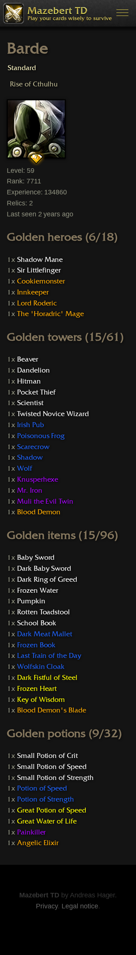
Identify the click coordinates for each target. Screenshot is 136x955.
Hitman (29, 381)
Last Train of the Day (49, 655)
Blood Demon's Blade (51, 710)
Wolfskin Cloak (41, 666)
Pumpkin (31, 601)
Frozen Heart (37, 688)
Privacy (47, 906)
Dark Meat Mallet (44, 634)
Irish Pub (30, 425)
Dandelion (33, 370)
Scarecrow (33, 447)
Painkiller (31, 832)
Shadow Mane (40, 259)
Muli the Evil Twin (45, 501)
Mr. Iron (29, 490)
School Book (37, 623)
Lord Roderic (37, 303)
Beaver (27, 359)
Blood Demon (39, 512)
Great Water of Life (47, 821)
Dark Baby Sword (44, 568)
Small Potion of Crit (47, 755)
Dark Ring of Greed (47, 579)
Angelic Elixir (38, 843)
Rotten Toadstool (43, 612)
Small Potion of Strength (55, 777)
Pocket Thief (36, 392)
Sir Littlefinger (39, 270)
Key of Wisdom (41, 699)
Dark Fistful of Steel (47, 677)
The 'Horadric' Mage (50, 314)
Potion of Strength (45, 799)
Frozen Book (36, 645)
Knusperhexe (38, 479)
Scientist (30, 403)
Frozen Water (37, 590)
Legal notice (80, 906)
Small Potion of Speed (52, 766)
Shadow (30, 457)
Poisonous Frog (41, 436)
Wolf (24, 468)
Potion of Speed (42, 788)
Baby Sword (36, 557)
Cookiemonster (41, 281)
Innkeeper (33, 292)
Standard (22, 68)
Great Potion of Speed (51, 810)
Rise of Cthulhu (34, 84)
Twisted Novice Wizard (53, 414)
